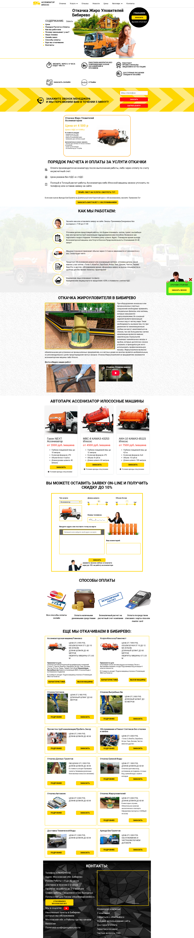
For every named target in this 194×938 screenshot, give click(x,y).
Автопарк (116, 3)
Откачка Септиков (55, 692)
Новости (96, 3)
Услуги (72, 3)
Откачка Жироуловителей (113, 793)
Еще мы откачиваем (54, 42)
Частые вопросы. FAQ (108, 933)
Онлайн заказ (51, 37)
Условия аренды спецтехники (61, 472)
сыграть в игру (134, 106)
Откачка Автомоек (56, 793)
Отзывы (85, 3)
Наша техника (51, 35)
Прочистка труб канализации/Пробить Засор (69, 729)
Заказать (139, 17)
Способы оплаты (53, 40)
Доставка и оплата (107, 925)
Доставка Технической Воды (61, 830)
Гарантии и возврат (107, 929)
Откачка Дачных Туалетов (60, 759)
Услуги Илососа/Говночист (113, 638)
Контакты (130, 3)
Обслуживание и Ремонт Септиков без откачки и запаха (123, 730)
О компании (103, 913)
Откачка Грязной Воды (111, 759)
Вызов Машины (85, 682)
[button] (47, 378)
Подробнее (56, 717)
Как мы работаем (53, 30)
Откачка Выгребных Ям (111, 692)
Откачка (62, 3)
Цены (106, 3)
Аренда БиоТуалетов (110, 830)
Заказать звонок (179, 290)
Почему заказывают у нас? (57, 32)
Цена (47, 24)
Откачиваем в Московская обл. (59, 902)
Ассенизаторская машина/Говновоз (64, 638)
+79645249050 (139, 13)
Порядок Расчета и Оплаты (57, 27)
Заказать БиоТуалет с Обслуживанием (97, 202)
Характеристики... (56, 682)
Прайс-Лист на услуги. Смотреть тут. (97, 192)
